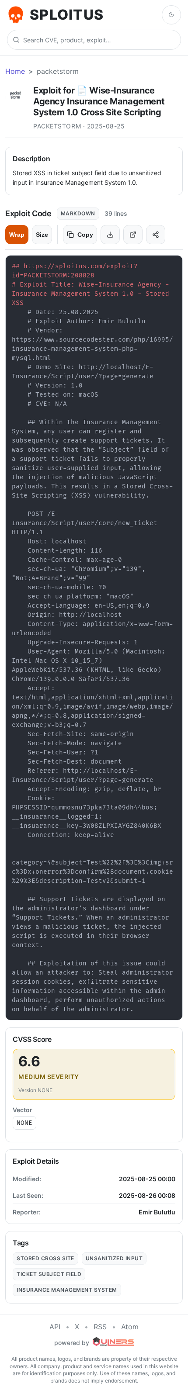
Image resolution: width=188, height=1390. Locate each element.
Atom (130, 1326)
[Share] (155, 234)
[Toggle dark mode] (171, 14)
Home (15, 71)
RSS (100, 1326)
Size (42, 234)
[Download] (110, 234)
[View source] (133, 234)
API (54, 1326)
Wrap (16, 234)
